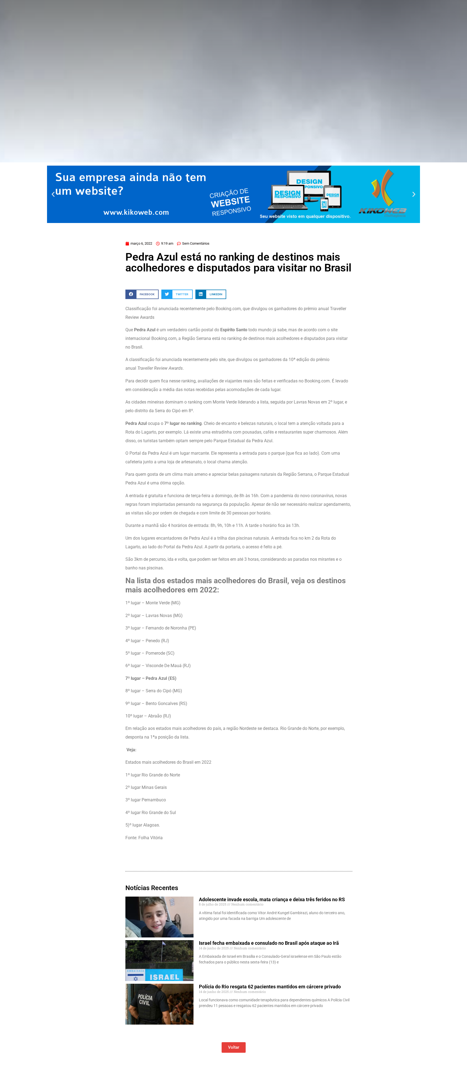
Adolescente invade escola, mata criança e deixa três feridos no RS (272, 899)
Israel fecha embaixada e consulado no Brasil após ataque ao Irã (269, 943)
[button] (53, 194)
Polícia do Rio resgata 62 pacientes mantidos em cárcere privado (270, 986)
